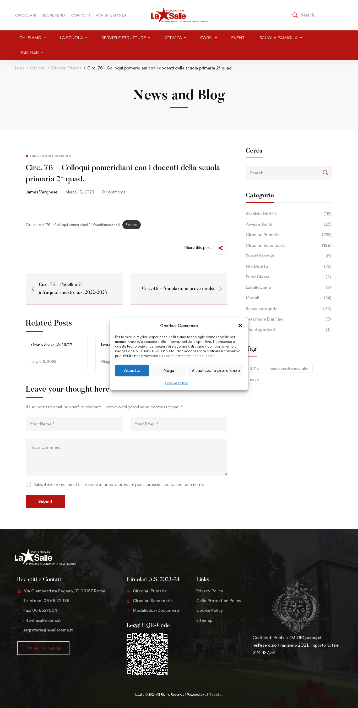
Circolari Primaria (66, 68)
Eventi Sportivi (288, 255)
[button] (240, 325)
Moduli (289, 297)
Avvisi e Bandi (289, 224)
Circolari (37, 68)
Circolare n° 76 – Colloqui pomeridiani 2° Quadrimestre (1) (73, 225)
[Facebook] (261, 669)
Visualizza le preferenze (215, 370)
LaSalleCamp (288, 287)
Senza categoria (289, 308)
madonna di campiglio (289, 368)
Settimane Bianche (288, 319)
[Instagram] (269, 669)
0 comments (113, 192)
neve (254, 379)
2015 (254, 368)
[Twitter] (252, 669)
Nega (169, 370)
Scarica (132, 225)
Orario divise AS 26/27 (51, 345)
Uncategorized (288, 329)
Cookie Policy (176, 383)
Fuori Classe (288, 276)
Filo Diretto (289, 266)
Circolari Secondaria (289, 245)
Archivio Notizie (289, 213)
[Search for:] (318, 15)
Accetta (132, 370)
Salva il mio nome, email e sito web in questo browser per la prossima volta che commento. (119, 484)
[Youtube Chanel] (277, 669)
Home (18, 68)
